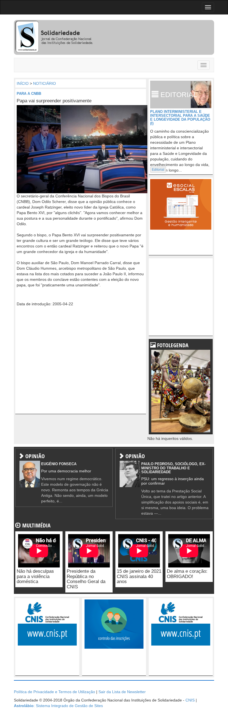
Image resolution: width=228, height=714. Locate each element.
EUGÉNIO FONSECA (58, 464)
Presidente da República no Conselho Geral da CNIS (86, 579)
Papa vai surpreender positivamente (54, 100)
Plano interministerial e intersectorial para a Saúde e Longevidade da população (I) (180, 118)
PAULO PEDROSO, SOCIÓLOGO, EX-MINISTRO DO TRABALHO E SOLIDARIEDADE (173, 468)
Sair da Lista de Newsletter (122, 692)
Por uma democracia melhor (66, 471)
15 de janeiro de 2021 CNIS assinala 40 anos (139, 576)
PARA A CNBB (29, 93)
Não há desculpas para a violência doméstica (35, 576)
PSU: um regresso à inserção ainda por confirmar (172, 481)
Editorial (158, 170)
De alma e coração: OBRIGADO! (187, 574)
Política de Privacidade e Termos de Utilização (54, 692)
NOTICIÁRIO (44, 83)
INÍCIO (23, 83)
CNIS (190, 700)
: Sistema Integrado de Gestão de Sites (58, 705)
